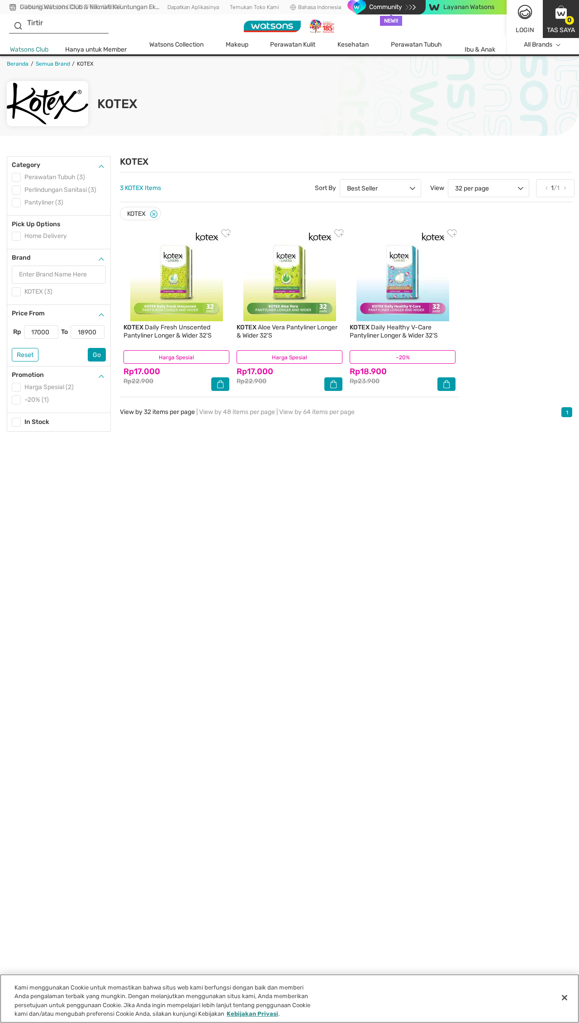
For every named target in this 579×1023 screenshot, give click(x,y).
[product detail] (176, 274)
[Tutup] (564, 998)
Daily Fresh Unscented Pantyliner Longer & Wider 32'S (167, 331)
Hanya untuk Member (96, 49)
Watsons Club (29, 49)
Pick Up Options (36, 224)
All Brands (538, 44)
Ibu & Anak (480, 49)
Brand (21, 258)
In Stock (36, 422)
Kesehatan (353, 44)
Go (97, 355)
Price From (28, 313)
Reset (25, 355)
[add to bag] (220, 384)
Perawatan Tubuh (416, 44)
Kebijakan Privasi (252, 1013)
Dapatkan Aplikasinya (193, 7)
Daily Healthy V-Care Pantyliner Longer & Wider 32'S (394, 331)
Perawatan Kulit (292, 44)
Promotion (28, 375)
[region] (289, 998)
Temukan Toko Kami (254, 7)
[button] (561, 19)
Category (26, 165)
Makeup (237, 44)
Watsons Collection (176, 44)
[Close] (153, 214)
